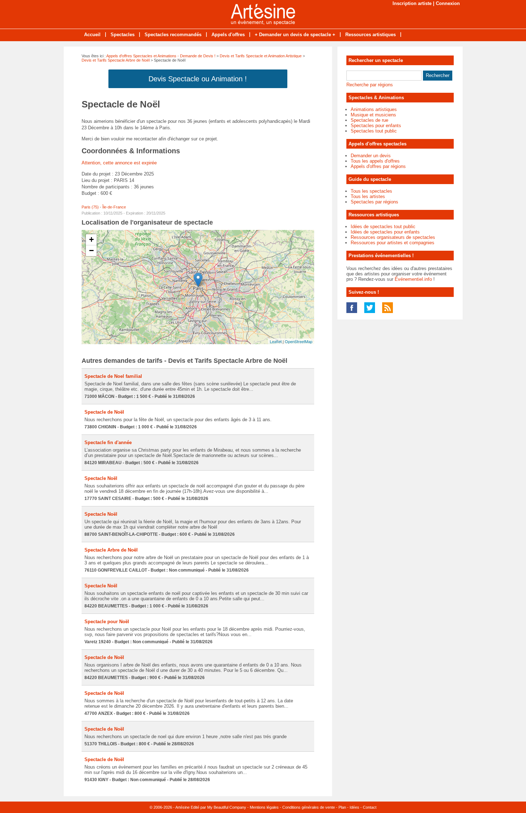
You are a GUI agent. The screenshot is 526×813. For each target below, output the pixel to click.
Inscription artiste (412, 3)
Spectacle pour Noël (106, 621)
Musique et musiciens (373, 114)
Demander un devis (371, 155)
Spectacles (123, 34)
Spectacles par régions (374, 202)
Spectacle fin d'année (108, 442)
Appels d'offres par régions (378, 166)
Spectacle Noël (100, 478)
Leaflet (276, 341)
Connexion (448, 3)
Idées (354, 807)
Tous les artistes (368, 196)
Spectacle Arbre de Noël (111, 550)
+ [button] (91, 239)
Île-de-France (114, 207)
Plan (342, 807)
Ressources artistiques (370, 34)
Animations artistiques (374, 109)
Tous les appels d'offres (375, 161)
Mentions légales (264, 807)
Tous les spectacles (371, 191)
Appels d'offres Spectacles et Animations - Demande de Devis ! (160, 56)
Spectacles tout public (374, 131)
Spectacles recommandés (173, 34)
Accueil (92, 34)
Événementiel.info (413, 279)
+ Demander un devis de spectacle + (295, 34)
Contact (369, 807)
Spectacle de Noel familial (113, 376)
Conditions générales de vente (308, 807)
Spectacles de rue (369, 120)
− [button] (91, 250)
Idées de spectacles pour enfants (385, 232)
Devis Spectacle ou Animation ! (197, 79)
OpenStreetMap (298, 341)
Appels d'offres (228, 34)
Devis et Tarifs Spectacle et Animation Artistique (261, 56)
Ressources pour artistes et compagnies (392, 242)
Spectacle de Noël (104, 412)
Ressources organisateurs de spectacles (393, 237)
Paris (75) (90, 207)
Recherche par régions (369, 84)
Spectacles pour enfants (376, 125)
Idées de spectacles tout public (383, 226)
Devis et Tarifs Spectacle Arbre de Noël (116, 60)
